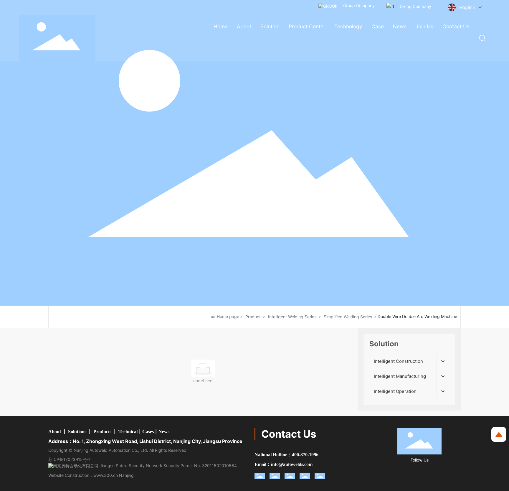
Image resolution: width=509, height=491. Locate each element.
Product (253, 316)
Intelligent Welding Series (292, 316)
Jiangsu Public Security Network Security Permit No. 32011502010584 (167, 465)
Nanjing (126, 475)
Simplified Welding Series (348, 316)
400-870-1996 (305, 454)
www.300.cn (105, 475)
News (163, 431)
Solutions (77, 431)
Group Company (358, 5)
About (54, 431)
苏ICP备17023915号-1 (69, 459)
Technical (128, 431)
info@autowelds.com (292, 464)
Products (102, 431)
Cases (148, 431)
